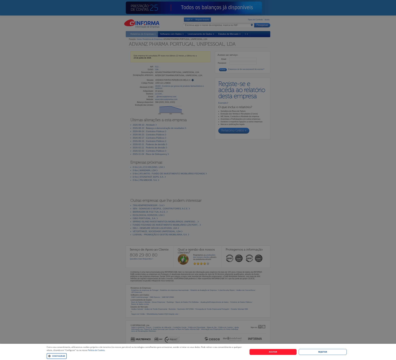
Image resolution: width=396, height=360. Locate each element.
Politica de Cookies (96, 350)
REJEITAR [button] (322, 352)
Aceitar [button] (273, 352)
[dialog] (198, 352)
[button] (144, 356)
